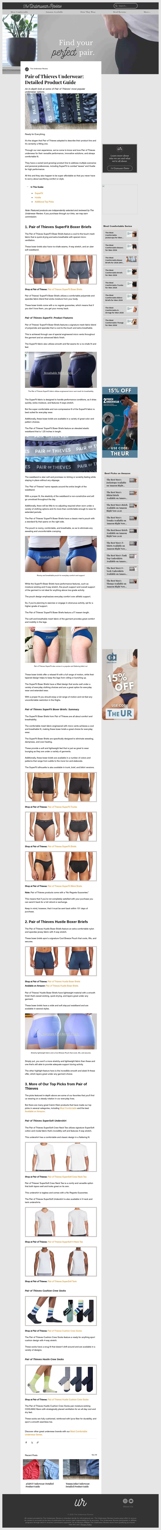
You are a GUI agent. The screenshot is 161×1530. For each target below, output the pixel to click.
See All (94, 1455)
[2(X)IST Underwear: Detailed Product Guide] (41, 1469)
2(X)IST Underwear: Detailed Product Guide (40, 1485)
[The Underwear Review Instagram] (125, 1501)
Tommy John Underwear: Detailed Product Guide (78, 1485)
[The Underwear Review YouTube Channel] (131, 1501)
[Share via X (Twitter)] (32, 1442)
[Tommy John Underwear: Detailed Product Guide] (81, 1469)
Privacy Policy (86, 1525)
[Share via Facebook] (26, 1442)
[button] (147, 12)
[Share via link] (38, 1442)
